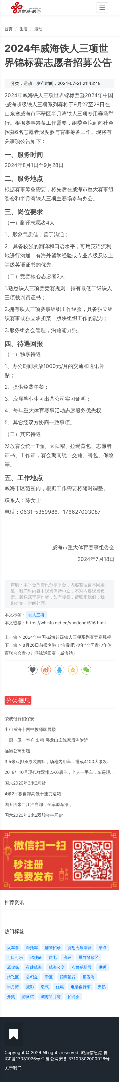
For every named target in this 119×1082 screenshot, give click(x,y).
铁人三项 (36, 614)
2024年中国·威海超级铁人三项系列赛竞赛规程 (67, 637)
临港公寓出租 (17, 750)
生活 (23, 28)
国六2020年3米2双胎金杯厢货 (34, 815)
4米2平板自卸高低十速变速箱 (33, 793)
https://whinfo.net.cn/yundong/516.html (66, 622)
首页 (9, 28)
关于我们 (13, 1067)
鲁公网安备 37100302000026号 (78, 1058)
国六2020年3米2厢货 (25, 782)
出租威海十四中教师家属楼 (30, 729)
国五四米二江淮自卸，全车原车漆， (39, 804)
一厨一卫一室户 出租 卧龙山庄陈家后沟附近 (46, 740)
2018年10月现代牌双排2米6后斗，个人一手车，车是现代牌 (62, 772)
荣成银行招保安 (19, 718)
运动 (38, 28)
